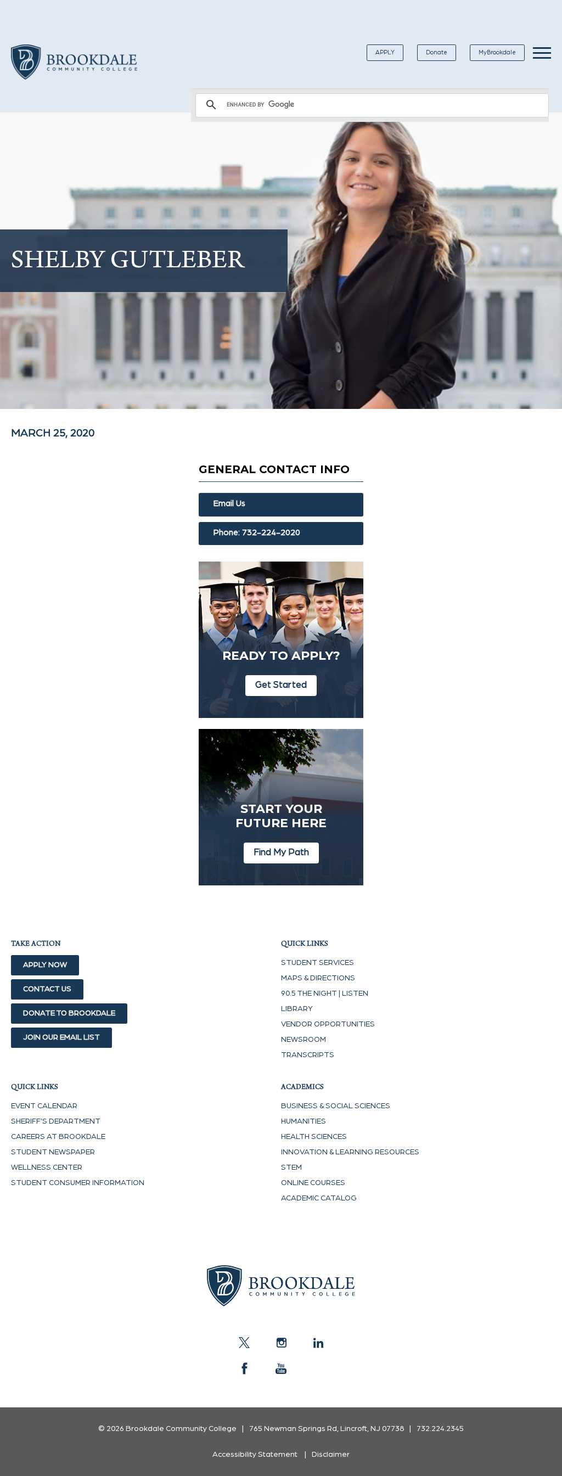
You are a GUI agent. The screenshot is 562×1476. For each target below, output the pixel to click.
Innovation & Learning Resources (350, 1152)
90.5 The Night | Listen (324, 993)
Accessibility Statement (254, 1454)
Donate (436, 52)
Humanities (303, 1121)
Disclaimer (331, 1454)
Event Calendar (44, 1106)
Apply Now (45, 965)
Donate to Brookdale (69, 1013)
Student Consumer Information (77, 1183)
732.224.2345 (440, 1429)
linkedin (318, 1343)
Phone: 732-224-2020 (256, 533)
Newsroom (303, 1039)
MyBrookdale (497, 52)
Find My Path (281, 852)
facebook (244, 1368)
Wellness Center (46, 1167)
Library (297, 1009)
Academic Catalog (319, 1198)
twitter (244, 1343)
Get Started (281, 684)
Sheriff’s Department (55, 1121)
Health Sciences (314, 1137)
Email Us (229, 504)
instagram (281, 1343)
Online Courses (313, 1183)
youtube (281, 1368)
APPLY (385, 52)
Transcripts (307, 1055)
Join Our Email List (61, 1037)
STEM (291, 1167)
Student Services (317, 963)
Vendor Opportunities (328, 1024)
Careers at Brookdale (58, 1137)
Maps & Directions (318, 978)
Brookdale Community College (74, 74)
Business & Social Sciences (335, 1106)
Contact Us (47, 989)
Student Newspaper (53, 1152)
